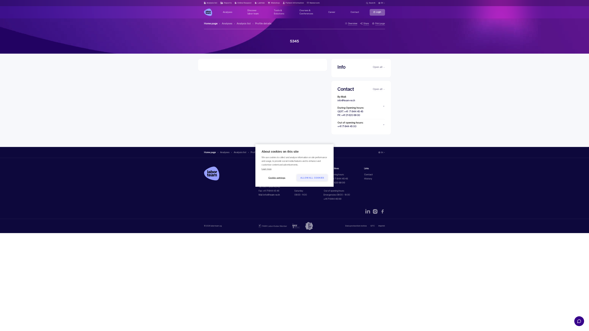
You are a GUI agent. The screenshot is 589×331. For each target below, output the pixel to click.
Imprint (381, 226)
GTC (372, 226)
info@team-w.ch (271, 195)
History (368, 179)
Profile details (263, 24)
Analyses (227, 24)
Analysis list (244, 24)
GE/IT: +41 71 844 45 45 (335, 179)
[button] (361, 106)
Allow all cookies (312, 178)
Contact (368, 175)
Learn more (266, 169)
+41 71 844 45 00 (332, 199)
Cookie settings (276, 178)
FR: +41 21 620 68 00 (334, 183)
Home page (211, 24)
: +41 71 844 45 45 (270, 187)
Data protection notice (356, 226)
